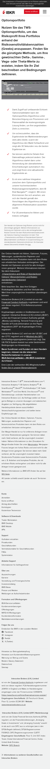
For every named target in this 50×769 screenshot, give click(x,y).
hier (29, 245)
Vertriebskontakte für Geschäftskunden (18, 549)
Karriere (5, 578)
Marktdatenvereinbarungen (13, 619)
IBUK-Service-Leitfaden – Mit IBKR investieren (23, 358)
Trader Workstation (9, 520)
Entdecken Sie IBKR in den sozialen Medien (20, 629)
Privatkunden (7, 542)
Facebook (8, 632)
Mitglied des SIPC (34, 336)
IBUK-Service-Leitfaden (11, 603)
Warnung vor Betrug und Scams (15, 658)
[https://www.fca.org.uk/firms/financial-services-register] (24, 695)
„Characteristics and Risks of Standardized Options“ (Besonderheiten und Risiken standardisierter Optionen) (21, 277)
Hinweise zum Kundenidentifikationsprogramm (21, 655)
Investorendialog (8, 584)
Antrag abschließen (10, 504)
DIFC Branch (14, 745)
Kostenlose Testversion (11, 510)
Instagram (8, 635)
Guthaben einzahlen (10, 539)
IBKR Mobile (6, 526)
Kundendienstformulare (11, 616)
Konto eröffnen (31, 11)
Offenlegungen (8, 610)
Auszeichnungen (9, 575)
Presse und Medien (10, 590)
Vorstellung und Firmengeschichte (16, 581)
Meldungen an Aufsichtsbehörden (16, 594)
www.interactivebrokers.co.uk (14, 705)
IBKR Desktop (7, 523)
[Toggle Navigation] (44, 11)
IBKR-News (6, 587)
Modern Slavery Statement (12, 661)
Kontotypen (6, 507)
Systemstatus (7, 555)
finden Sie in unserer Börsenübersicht (19, 367)
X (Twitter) (8, 642)
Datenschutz (7, 664)
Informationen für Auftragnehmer (15, 565)
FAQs (4, 552)
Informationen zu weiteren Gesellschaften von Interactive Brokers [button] (22, 756)
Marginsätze (33, 444)
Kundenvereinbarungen (11, 606)
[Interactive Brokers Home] (9, 11)
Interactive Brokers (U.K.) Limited (25, 678)
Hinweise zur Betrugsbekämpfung (16, 651)
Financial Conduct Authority (15, 302)
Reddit (7, 638)
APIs (3, 530)
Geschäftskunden (9, 546)
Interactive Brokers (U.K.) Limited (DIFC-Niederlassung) (25, 713)
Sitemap (5, 667)
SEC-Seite (6, 474)
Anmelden (6, 498)
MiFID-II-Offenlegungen (11, 613)
